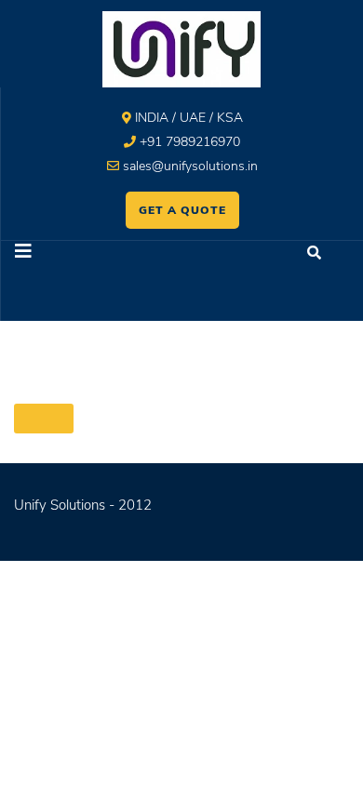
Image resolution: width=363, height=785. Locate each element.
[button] (91, 253)
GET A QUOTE (182, 210)
